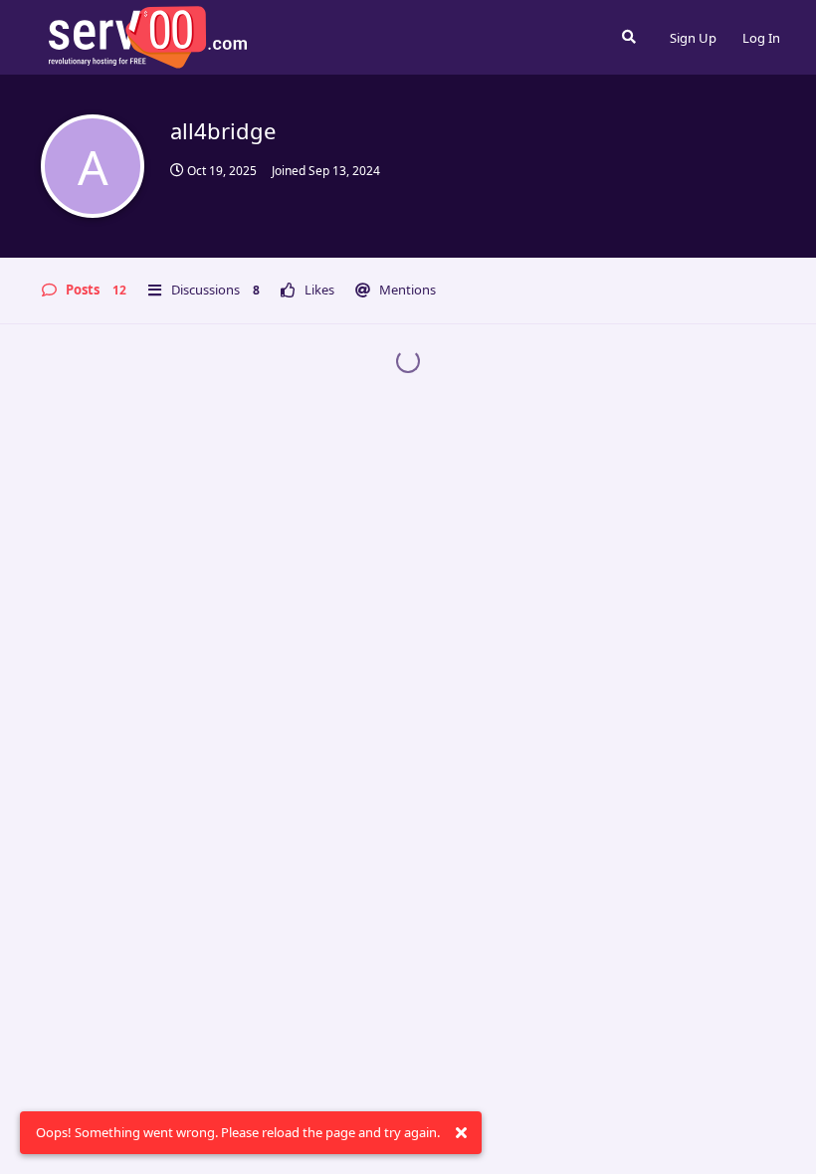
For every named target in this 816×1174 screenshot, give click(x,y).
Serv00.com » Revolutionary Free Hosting (147, 37)
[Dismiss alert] (461, 1133)
